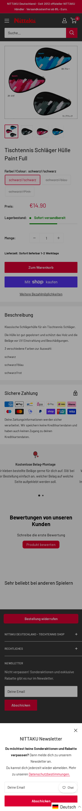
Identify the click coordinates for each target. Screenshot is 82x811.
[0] (74, 20)
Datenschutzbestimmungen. (49, 774)
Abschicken (41, 801)
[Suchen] (71, 33)
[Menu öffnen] (7, 21)
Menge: (10, 238)
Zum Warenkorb (41, 267)
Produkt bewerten (41, 544)
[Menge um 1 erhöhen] (58, 238)
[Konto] (64, 20)
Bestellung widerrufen (41, 619)
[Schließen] (75, 730)
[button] (66, 807)
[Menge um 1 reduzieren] (34, 238)
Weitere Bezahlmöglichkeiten (41, 294)
